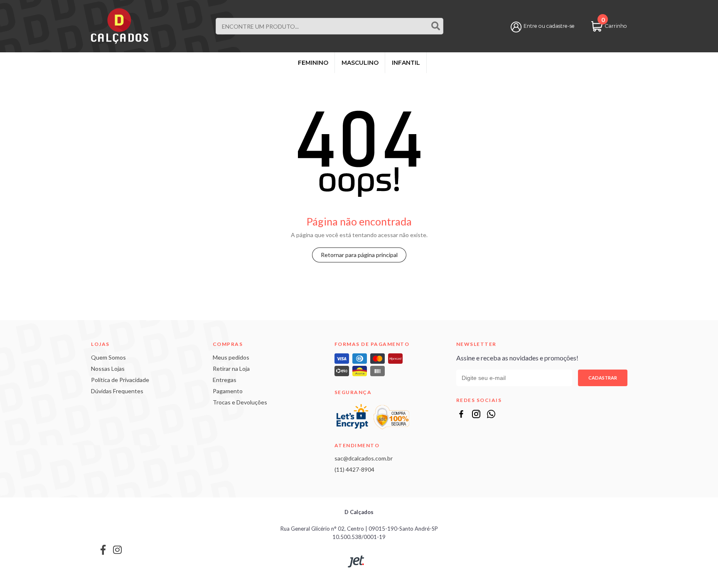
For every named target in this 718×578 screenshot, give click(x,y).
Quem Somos (108, 357)
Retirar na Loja (231, 368)
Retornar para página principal (359, 254)
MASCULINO (360, 62)
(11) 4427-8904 (354, 469)
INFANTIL (406, 62)
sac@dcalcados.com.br (363, 458)
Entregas (224, 379)
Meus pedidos (231, 357)
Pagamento (228, 390)
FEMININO (313, 62)
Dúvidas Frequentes (117, 390)
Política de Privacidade (120, 379)
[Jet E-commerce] (356, 562)
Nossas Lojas (108, 368)
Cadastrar (602, 377)
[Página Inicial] (119, 25)
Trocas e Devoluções (240, 402)
